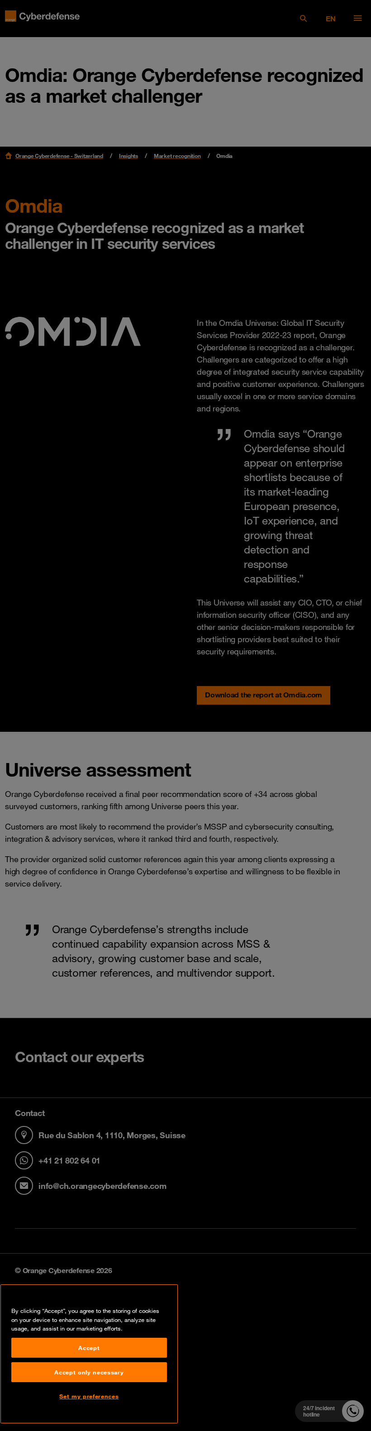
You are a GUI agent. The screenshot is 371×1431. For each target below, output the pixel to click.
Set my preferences (89, 1396)
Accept (89, 1347)
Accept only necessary (89, 1372)
